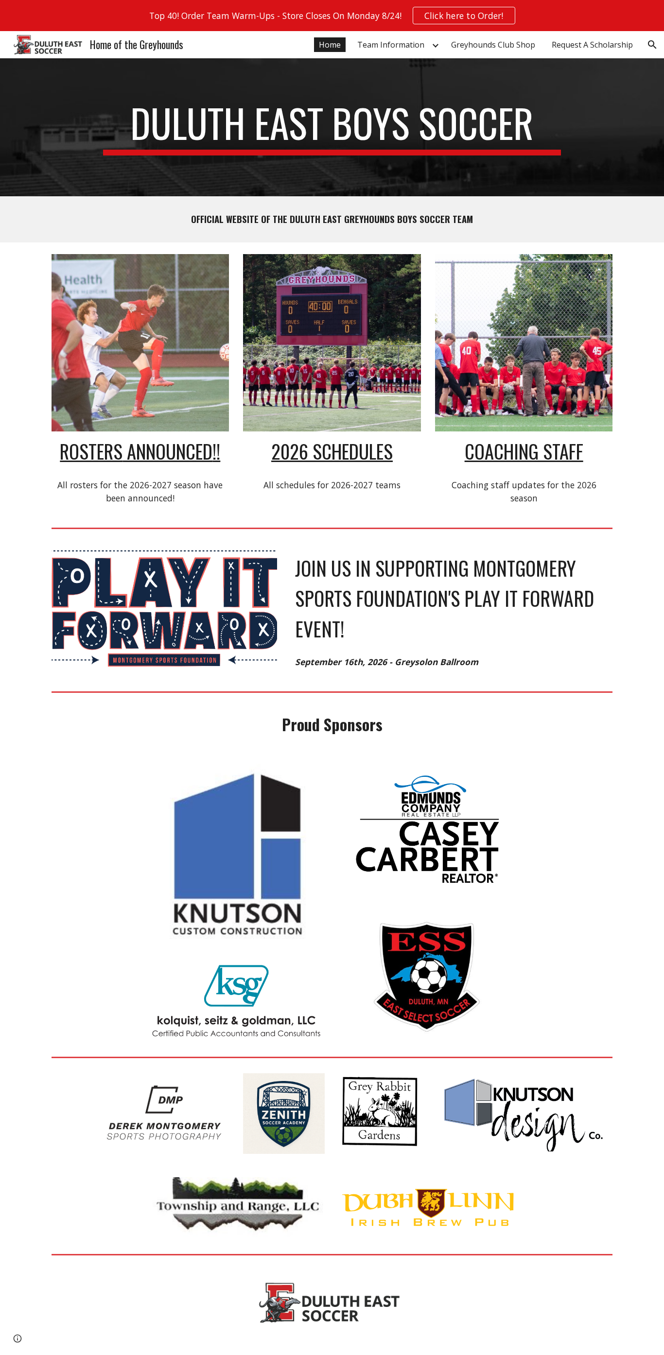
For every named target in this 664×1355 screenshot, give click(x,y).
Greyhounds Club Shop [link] (493, 44)
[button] (652, 44)
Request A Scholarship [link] (592, 44)
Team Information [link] (390, 44)
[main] (331, 127)
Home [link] (330, 44)
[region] (332, 15)
